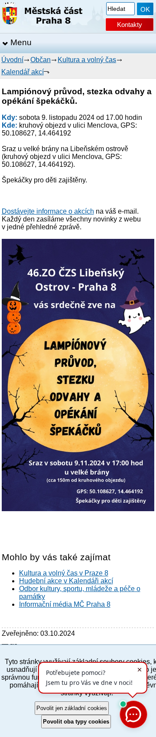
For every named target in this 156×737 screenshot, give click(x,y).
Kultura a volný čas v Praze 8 (63, 573)
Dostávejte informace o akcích (48, 211)
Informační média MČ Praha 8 (64, 604)
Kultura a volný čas (87, 59)
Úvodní (12, 59)
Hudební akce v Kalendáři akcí (66, 581)
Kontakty (129, 24)
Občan (40, 59)
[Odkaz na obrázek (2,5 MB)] (78, 508)
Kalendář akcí (22, 72)
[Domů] (42, 15)
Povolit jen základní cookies (71, 708)
